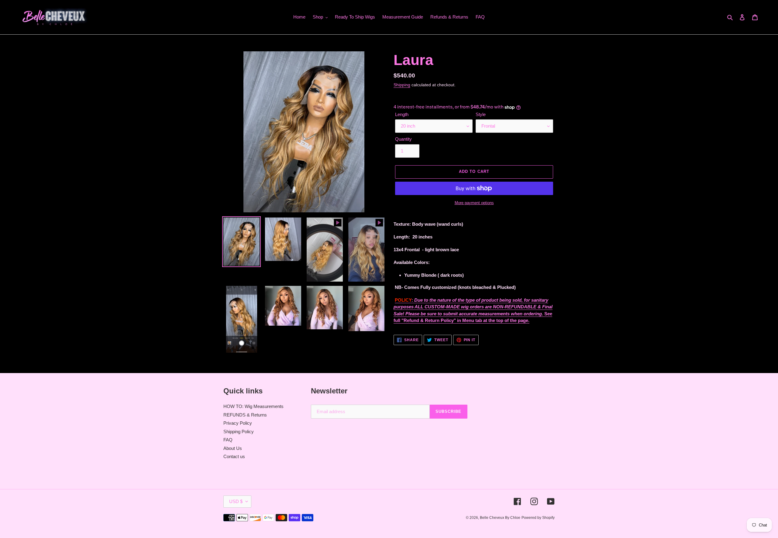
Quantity (403, 139)
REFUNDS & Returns (245, 414)
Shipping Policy (238, 431)
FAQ (227, 439)
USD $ (236, 501)
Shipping (402, 84)
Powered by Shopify (538, 518)
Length (401, 114)
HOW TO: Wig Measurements (253, 406)
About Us (232, 448)
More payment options (474, 202)
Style (481, 114)
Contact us (234, 456)
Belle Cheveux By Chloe (500, 518)
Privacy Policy (237, 423)
